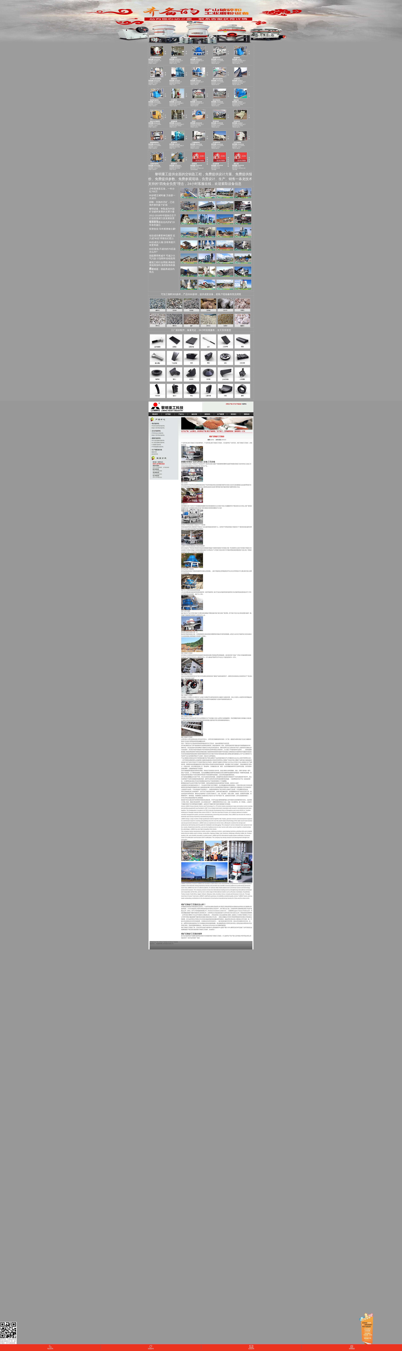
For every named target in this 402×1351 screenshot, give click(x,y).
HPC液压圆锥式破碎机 (158, 440)
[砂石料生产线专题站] (175, 411)
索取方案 (236, 163)
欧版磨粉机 (174, 57)
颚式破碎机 (237, 57)
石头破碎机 (226, 443)
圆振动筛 (154, 452)
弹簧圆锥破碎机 (154, 142)
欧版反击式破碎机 (155, 121)
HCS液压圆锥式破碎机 (158, 442)
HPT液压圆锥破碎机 (155, 57)
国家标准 (246, 414)
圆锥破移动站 (216, 57)
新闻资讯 (207, 414)
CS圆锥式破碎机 (156, 444)
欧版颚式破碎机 (154, 100)
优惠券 (249, 160)
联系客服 (194, 163)
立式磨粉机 (174, 100)
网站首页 (155, 414)
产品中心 (181, 414)
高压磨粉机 (174, 142)
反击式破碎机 (237, 142)
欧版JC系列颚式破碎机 (158, 428)
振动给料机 (155, 454)
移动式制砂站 (216, 100)
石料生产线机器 (163, 942)
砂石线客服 (216, 163)
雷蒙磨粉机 (174, 79)
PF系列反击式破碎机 (157, 433)
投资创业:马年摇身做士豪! (162, 229)
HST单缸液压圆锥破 (155, 79)
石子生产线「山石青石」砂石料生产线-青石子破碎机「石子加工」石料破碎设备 (207, 431)
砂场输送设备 (185, 906)
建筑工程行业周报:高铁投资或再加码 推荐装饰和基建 (162, 265)
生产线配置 (220, 414)
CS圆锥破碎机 (196, 142)
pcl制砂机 (194, 79)
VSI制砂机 (195, 57)
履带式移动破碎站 (218, 79)
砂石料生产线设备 (173, 942)
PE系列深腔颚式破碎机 (158, 426)
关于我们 (168, 414)
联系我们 (233, 414)
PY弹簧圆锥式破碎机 (157, 446)
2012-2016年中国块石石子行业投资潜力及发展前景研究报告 (162, 218)
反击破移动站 (216, 142)
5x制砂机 (194, 100)
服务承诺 (194, 414)
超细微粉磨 (174, 121)
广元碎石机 (245, 927)
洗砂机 (194, 121)
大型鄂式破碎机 (154, 163)
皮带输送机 (237, 79)
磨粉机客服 (228, 162)
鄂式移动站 (216, 121)
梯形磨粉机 (174, 163)
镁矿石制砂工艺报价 (193, 443)
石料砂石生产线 (154, 942)
